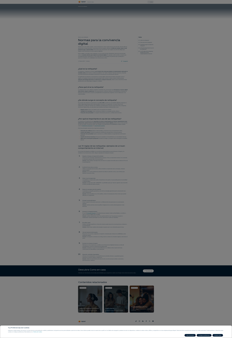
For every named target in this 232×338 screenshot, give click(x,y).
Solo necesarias (190, 335)
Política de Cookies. (37, 331)
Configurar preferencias (204, 335)
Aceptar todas (217, 335)
